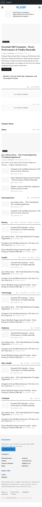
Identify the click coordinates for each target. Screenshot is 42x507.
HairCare (23, 222)
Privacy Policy (14, 492)
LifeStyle (37, 398)
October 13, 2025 (17, 182)
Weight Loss (26, 463)
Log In (3, 474)
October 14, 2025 (17, 173)
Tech (38, 292)
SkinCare (30, 222)
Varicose (37, 222)
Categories (25, 492)
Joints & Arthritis (7, 463)
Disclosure (4, 494)
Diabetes (37, 328)
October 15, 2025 (21, 53)
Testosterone (35, 363)
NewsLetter (8, 449)
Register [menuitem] (9, 2)
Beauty (16, 222)
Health (24, 257)
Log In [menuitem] (3, 2)
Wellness (31, 257)
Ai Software (24, 292)
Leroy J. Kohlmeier (8, 53)
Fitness (37, 257)
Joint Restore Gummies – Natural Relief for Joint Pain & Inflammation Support (23, 14)
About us (4, 492)
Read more (6, 69)
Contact (13, 494)
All (28, 87)
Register (4, 477)
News (38, 104)
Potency (6, 41)
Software (32, 292)
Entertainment (35, 87)
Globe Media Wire (11, 498)
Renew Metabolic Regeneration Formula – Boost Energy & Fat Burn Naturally (18, 251)
